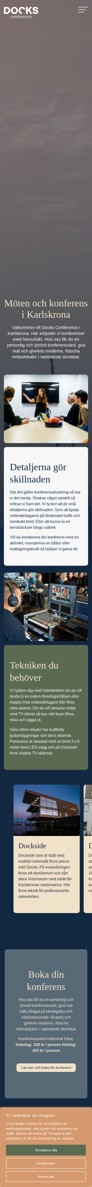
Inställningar (46, 1163)
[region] (46, 1147)
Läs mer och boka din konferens (46, 1067)
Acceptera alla (46, 1150)
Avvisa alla (46, 1176)
